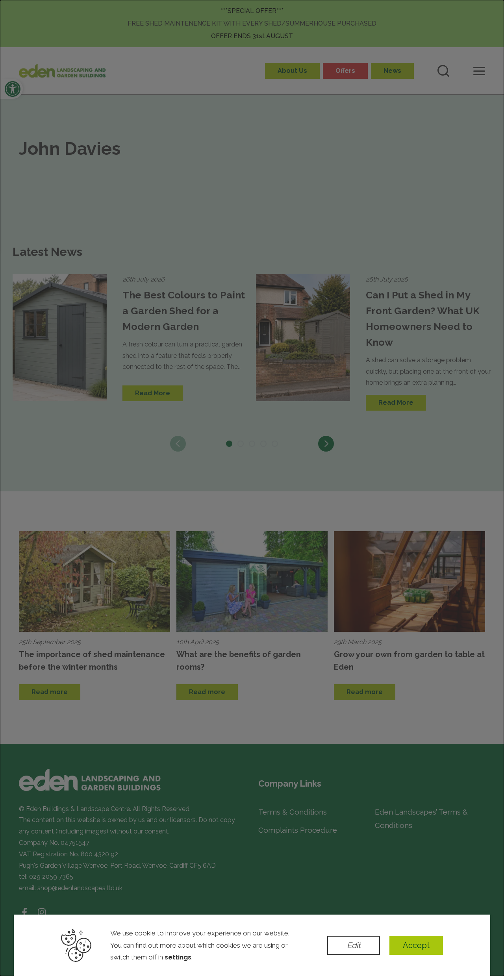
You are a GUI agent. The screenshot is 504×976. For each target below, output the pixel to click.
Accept (416, 945)
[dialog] (252, 488)
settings (178, 957)
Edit (354, 945)
